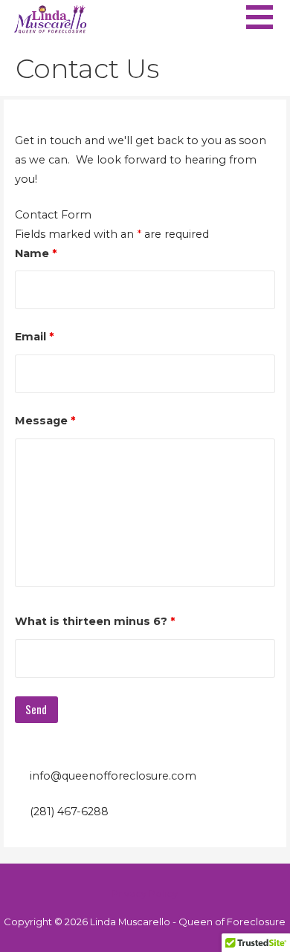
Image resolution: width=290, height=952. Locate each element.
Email (34, 336)
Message (45, 420)
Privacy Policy (145, 893)
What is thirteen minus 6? (95, 621)
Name (36, 253)
